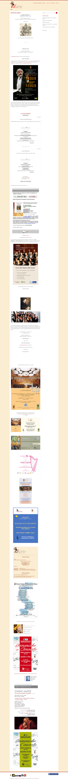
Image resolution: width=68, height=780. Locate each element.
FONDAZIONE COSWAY (15, 56)
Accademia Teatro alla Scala (27, 63)
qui (29, 412)
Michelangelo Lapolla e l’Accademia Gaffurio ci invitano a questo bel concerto (25, 673)
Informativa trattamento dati (35, 778)
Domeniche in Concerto (46, 22)
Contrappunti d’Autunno (25, 235)
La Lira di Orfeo (25, 113)
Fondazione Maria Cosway (25, 177)
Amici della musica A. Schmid (17, 778)
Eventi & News (45, 30)
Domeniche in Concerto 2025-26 (47, 20)
